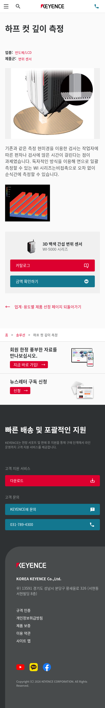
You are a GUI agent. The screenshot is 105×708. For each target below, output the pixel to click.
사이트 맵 (23, 640)
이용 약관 (23, 633)
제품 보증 (23, 625)
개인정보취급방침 (29, 617)
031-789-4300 (21, 524)
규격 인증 (23, 610)
